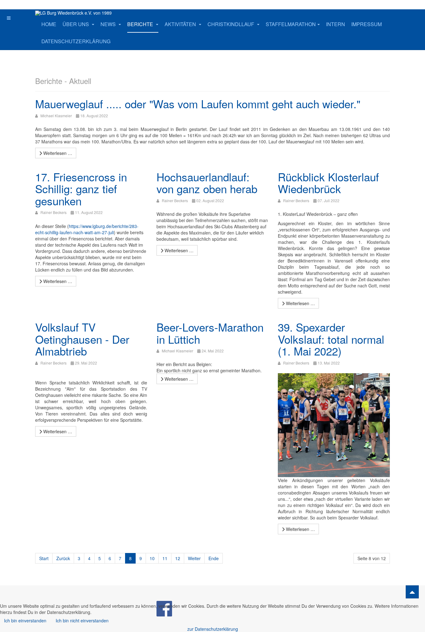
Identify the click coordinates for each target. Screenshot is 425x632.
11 (164, 558)
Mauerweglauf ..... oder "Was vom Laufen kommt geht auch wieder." (197, 103)
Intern (335, 24)
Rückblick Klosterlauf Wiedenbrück (328, 183)
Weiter (194, 558)
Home (48, 24)
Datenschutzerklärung (75, 41)
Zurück (63, 558)
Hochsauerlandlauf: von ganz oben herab (206, 183)
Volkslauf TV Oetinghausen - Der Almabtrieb (82, 339)
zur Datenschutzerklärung (212, 629)
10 (152, 558)
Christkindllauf (231, 24)
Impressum (366, 24)
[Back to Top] (412, 591)
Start (44, 558)
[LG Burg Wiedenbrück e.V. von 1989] (73, 13)
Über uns (76, 24)
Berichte (140, 24)
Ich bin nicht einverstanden (82, 620)
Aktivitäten (181, 24)
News (108, 24)
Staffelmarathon (291, 24)
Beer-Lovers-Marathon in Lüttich (210, 333)
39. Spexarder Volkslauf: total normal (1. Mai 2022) (331, 339)
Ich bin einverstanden (25, 620)
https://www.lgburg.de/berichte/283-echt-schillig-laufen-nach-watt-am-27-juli (86, 229)
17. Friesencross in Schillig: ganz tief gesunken (81, 188)
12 (177, 558)
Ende (213, 558)
